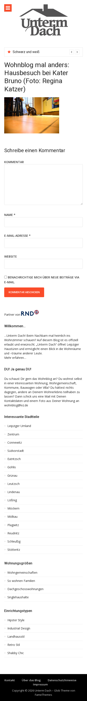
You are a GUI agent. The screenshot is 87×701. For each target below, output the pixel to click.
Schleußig (13, 541)
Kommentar (14, 162)
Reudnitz (13, 533)
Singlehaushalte (18, 597)
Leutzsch (13, 484)
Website (10, 256)
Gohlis (11, 467)
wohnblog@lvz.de (16, 405)
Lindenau (13, 492)
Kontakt (9, 680)
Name (9, 215)
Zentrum (13, 434)
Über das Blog (31, 680)
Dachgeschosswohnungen (25, 589)
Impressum (40, 684)
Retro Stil (13, 645)
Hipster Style (15, 620)
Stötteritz (13, 550)
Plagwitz (13, 525)
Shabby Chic (15, 653)
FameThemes (43, 695)
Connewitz (14, 442)
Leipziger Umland (19, 426)
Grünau (12, 476)
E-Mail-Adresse (17, 236)
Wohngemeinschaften (22, 573)
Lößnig (12, 500)
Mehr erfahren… (15, 358)
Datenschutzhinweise (62, 680)
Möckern (13, 508)
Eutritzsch (14, 459)
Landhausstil (15, 636)
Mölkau (12, 517)
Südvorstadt (15, 451)
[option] (46, 52)
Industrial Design (18, 628)
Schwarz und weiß (26, 52)
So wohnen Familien (21, 581)
